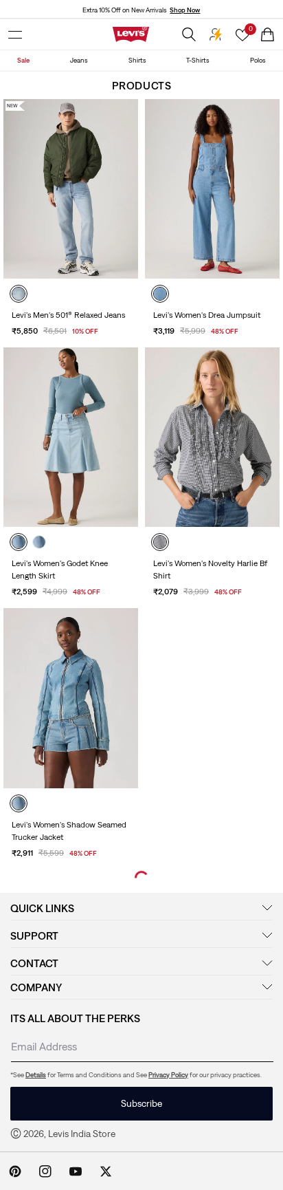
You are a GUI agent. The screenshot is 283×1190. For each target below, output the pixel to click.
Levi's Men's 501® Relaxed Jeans (68, 315)
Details (35, 1075)
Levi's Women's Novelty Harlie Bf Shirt (210, 570)
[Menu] (15, 34)
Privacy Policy (168, 1075)
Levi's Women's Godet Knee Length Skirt (60, 570)
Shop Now (185, 10)
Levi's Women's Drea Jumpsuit (206, 315)
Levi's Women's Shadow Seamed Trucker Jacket (69, 831)
